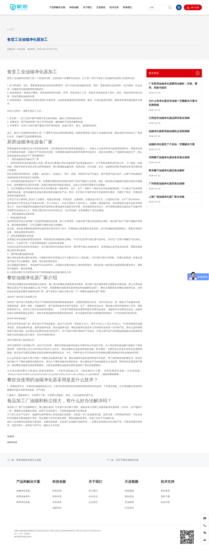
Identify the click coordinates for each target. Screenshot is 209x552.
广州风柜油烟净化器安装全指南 (167, 183)
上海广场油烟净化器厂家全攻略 (167, 196)
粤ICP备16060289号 (22, 536)
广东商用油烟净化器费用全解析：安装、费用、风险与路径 (173, 85)
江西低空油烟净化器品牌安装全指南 (169, 117)
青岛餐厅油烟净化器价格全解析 (167, 170)
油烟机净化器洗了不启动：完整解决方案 (172, 144)
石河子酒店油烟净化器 (127, 459)
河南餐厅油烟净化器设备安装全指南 (169, 157)
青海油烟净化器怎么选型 (28, 459)
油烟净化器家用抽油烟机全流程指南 (169, 131)
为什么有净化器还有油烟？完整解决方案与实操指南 (173, 102)
